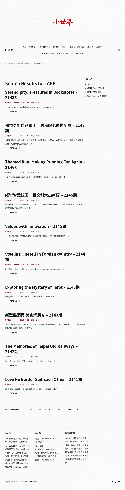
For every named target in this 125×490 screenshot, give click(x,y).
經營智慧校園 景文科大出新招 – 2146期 (41, 195)
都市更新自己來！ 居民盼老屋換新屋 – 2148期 (45, 127)
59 (36, 409)
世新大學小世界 (26, 481)
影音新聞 (32, 47)
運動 (52, 53)
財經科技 (99, 47)
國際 (63, 47)
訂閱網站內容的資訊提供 (96, 88)
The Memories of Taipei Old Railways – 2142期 (41, 348)
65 (64, 409)
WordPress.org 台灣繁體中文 (98, 96)
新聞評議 (45, 53)
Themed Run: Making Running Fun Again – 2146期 (45, 164)
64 (59, 409)
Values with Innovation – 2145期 (35, 226)
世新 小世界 (35, 102)
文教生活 (89, 47)
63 (55, 409)
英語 (72, 53)
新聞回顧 (8, 102)
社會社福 (71, 47)
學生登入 (36, 481)
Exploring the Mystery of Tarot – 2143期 (42, 287)
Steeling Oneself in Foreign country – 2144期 (45, 256)
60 (40, 409)
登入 (89, 84)
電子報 (78, 53)
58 (31, 409)
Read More (15, 111)
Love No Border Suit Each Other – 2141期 (43, 379)
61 (45, 409)
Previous (15, 409)
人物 (58, 53)
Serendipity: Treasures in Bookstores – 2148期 (41, 94)
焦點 (24, 47)
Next (70, 409)
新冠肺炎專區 (45, 47)
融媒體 (65, 53)
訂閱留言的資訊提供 (95, 92)
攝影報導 (56, 47)
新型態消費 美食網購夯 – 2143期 (33, 315)
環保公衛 (80, 47)
